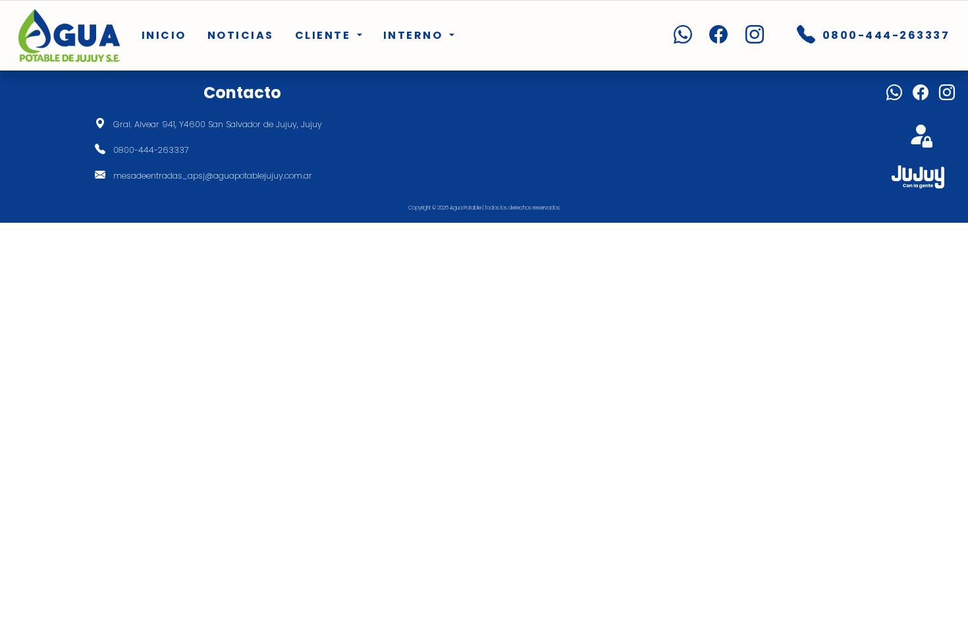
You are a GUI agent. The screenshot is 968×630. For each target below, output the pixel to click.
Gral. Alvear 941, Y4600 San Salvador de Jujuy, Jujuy (217, 124)
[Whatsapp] (676, 35)
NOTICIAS (240, 35)
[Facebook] (711, 35)
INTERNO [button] (414, 35)
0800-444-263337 (151, 150)
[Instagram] (748, 35)
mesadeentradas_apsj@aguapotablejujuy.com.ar (212, 175)
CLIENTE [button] (324, 35)
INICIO (164, 35)
